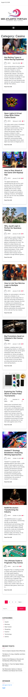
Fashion (7, 631)
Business (7, 624)
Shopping (7, 629)
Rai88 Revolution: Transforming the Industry (11, 510)
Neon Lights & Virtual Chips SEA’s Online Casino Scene (13, 115)
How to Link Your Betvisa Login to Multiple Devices (14, 285)
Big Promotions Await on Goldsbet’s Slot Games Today (14, 338)
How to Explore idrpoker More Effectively (13, 651)
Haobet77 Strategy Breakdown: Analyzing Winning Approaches (13, 452)
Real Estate (8, 627)
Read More (7, 86)
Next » (20, 602)
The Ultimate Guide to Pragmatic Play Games (13, 562)
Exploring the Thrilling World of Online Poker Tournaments (13, 394)
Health (7, 622)
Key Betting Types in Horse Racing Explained (14, 58)
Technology (8, 634)
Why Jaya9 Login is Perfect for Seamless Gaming (12, 228)
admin (9, 63)
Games (7, 636)
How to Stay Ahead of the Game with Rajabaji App (13, 172)
